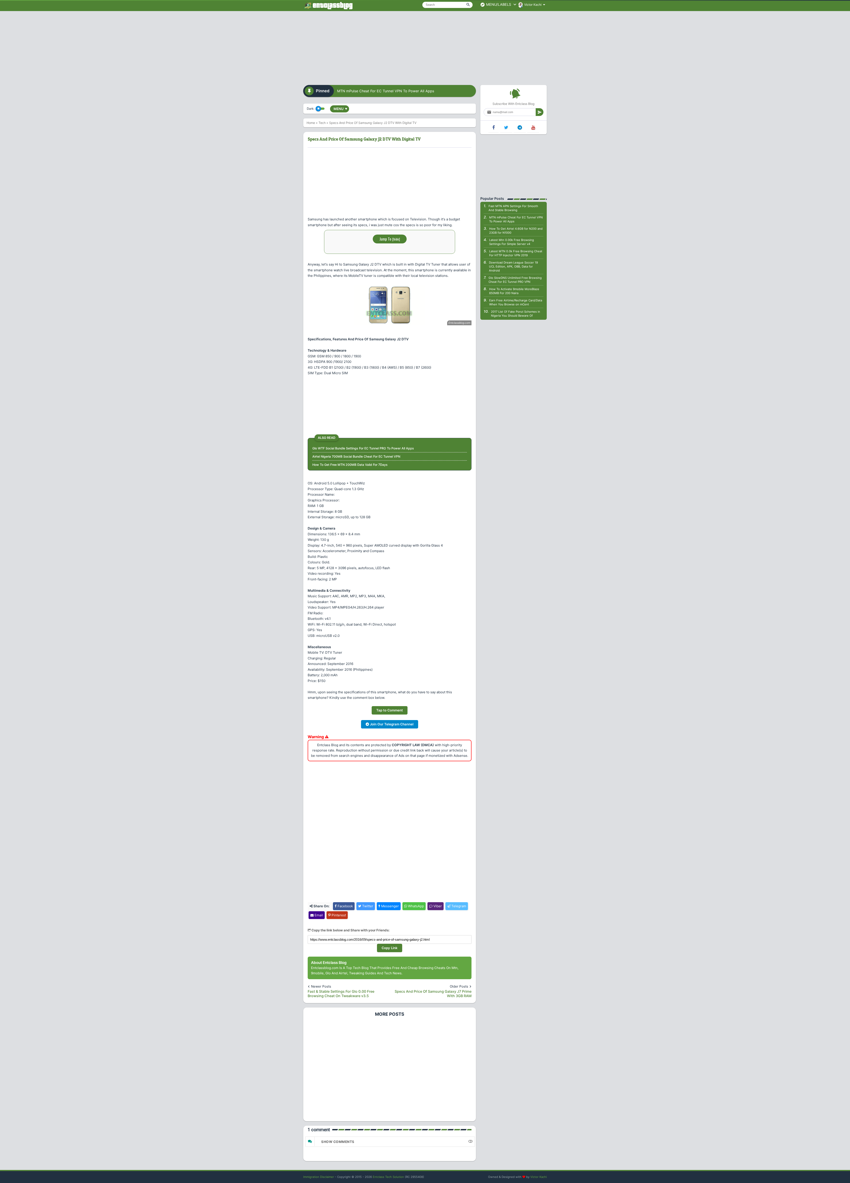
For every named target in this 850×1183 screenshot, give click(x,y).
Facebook (345, 906)
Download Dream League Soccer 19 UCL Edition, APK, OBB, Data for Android (513, 266)
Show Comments (337, 1142)
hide (396, 239)
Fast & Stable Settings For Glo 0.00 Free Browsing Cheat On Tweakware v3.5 (341, 993)
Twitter (367, 906)
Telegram (458, 906)
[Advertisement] (425, 46)
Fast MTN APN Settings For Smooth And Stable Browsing (513, 208)
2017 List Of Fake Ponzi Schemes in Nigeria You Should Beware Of (515, 313)
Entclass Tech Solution (388, 1177)
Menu (340, 109)
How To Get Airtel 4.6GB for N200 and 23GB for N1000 (516, 230)
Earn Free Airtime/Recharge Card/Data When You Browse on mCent (515, 302)
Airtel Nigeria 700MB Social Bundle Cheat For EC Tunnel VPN (356, 456)
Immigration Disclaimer (318, 1177)
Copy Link (390, 948)
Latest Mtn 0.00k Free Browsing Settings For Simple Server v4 (511, 242)
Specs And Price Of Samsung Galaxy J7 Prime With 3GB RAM (433, 993)
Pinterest (338, 915)
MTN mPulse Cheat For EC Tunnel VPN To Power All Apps (385, 91)
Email (318, 915)
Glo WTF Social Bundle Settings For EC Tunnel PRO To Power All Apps (363, 448)
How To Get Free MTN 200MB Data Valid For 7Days (350, 464)
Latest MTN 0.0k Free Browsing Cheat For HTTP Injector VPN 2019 (515, 253)
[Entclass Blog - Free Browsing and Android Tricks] (328, 5)
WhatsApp (415, 906)
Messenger (389, 906)
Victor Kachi (538, 1177)
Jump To (389, 239)
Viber (437, 906)
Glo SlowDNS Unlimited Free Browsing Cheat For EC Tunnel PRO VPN (515, 279)
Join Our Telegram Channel (391, 724)
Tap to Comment (389, 710)
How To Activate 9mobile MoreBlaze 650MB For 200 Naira (514, 291)
